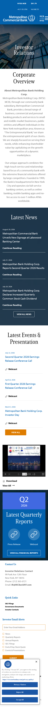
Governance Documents (17, 607)
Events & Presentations (15, 650)
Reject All (19, 692)
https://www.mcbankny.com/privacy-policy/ (18, 679)
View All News (24, 314)
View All (15, 432)
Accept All (20, 700)
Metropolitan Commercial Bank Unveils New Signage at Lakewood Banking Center (22, 237)
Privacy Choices (20, 685)
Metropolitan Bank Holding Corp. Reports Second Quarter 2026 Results (23, 266)
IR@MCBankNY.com (21, 584)
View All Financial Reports (24, 553)
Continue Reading (12, 248)
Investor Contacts (15, 610)
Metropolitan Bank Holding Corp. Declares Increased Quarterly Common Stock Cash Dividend (21, 294)
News (7, 634)
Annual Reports (12, 640)
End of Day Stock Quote (15, 647)
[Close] (36, 661)
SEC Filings (12, 603)
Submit (13, 658)
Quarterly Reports (12, 637)
